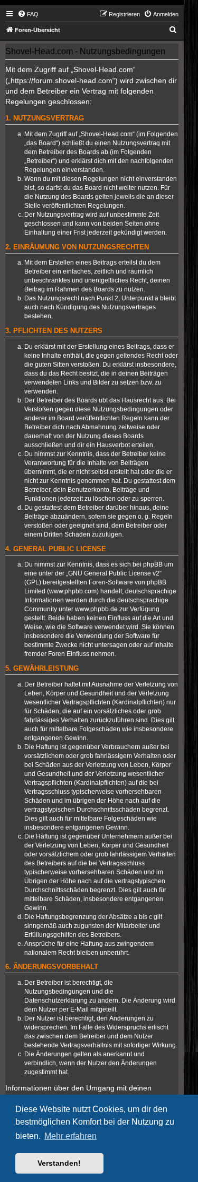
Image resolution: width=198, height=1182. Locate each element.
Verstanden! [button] (59, 1163)
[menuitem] (28, 14)
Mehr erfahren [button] (70, 1136)
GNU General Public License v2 (113, 573)
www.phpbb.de (96, 609)
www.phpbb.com (73, 591)
